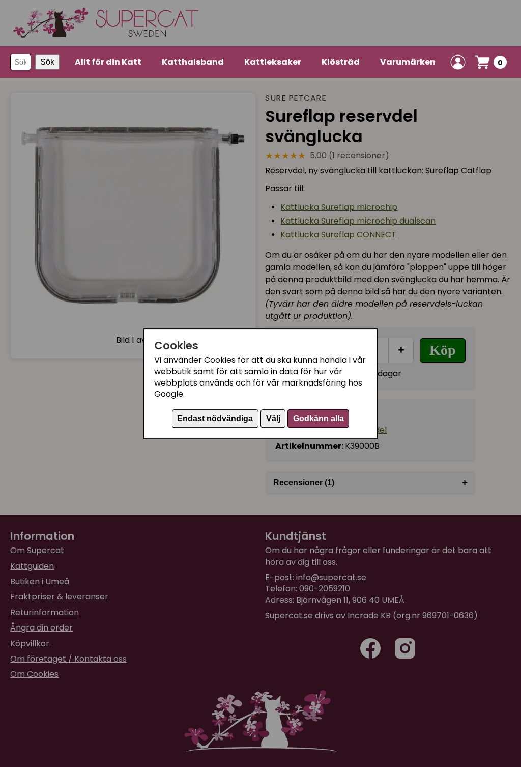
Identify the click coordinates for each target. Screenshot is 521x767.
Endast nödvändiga (215, 418)
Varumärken (408, 62)
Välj (273, 418)
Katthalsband (193, 62)
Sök (47, 62)
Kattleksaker (272, 62)
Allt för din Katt (108, 62)
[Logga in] (458, 62)
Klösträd (341, 62)
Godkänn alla (318, 418)
